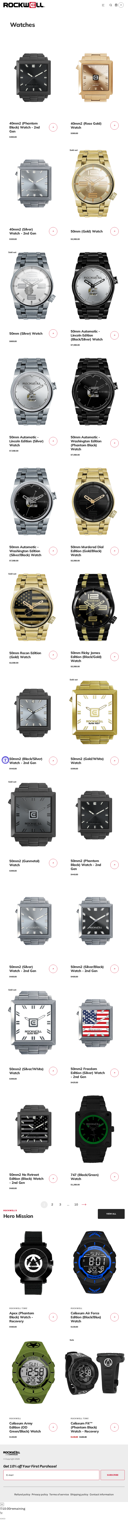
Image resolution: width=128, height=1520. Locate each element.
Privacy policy (40, 1494)
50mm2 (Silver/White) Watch (26, 1071)
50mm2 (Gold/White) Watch (87, 761)
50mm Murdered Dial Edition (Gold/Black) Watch (87, 551)
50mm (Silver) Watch (25, 333)
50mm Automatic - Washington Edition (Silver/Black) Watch (25, 551)
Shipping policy (79, 1494)
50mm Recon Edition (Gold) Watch (25, 655)
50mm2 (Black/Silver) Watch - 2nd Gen (25, 761)
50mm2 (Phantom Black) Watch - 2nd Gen (86, 865)
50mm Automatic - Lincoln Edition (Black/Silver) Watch (87, 335)
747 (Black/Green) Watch (85, 1177)
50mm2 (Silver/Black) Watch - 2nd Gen (87, 969)
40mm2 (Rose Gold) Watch (86, 125)
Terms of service (59, 1494)
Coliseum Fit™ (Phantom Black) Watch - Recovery (85, 1427)
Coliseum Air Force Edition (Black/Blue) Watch (86, 1317)
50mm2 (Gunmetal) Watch (24, 863)
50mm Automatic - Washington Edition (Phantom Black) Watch (86, 443)
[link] (33, 78)
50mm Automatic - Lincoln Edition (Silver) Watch (26, 441)
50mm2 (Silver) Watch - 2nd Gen (22, 969)
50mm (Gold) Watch (86, 231)
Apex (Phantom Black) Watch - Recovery (21, 1317)
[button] (103, 5)
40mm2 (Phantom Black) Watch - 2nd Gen (24, 127)
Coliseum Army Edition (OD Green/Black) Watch (25, 1427)
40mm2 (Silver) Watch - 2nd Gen (22, 231)
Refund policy (22, 1494)
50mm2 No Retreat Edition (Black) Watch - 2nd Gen (26, 1178)
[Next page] (84, 1205)
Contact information (102, 1494)
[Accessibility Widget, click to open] (5, 760)
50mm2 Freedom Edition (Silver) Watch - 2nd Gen (88, 1073)
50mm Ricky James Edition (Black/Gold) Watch (86, 657)
